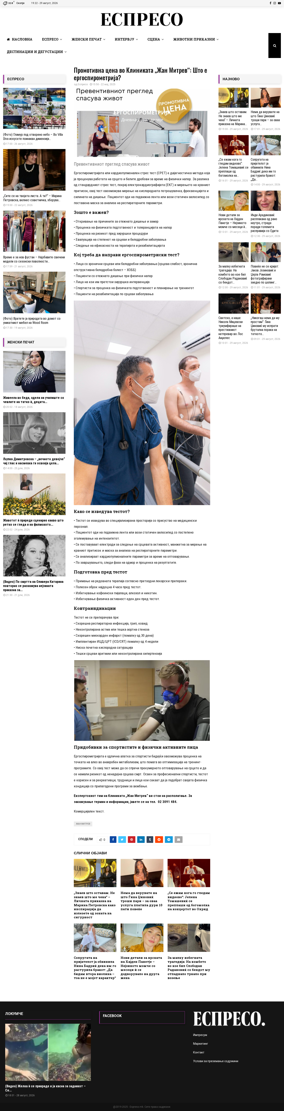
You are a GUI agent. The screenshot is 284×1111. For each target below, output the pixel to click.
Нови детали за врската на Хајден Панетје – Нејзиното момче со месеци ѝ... (233, 221)
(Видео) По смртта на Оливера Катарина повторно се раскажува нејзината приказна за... (33, 586)
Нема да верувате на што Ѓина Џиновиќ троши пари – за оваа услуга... (265, 118)
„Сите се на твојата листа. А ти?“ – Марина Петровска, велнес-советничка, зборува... (32, 198)
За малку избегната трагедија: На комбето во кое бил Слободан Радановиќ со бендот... (233, 274)
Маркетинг (200, 1043)
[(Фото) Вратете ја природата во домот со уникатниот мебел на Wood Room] (34, 292)
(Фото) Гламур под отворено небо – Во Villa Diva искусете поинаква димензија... (33, 137)
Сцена (153, 39)
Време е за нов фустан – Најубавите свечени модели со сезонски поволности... (34, 259)
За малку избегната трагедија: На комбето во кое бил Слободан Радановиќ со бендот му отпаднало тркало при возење (189, 968)
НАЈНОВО (231, 79)
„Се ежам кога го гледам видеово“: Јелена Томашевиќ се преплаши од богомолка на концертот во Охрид (189, 901)
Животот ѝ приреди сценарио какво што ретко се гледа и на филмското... (33, 522)
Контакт (198, 1052)
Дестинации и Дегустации (35, 51)
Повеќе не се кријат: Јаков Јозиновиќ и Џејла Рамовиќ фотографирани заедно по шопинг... (265, 274)
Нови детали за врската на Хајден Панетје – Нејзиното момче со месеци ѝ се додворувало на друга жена (141, 968)
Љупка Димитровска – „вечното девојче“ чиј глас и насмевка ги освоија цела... (34, 461)
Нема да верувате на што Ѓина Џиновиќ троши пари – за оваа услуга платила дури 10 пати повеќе (141, 901)
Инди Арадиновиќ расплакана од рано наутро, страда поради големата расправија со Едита (265, 223)
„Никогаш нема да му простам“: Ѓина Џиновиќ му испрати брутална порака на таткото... (265, 326)
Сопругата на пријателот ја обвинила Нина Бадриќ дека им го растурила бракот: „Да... (263, 169)
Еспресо (50, 39)
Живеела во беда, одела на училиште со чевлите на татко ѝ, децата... (33, 400)
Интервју (124, 39)
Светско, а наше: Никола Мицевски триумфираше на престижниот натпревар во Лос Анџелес (231, 328)
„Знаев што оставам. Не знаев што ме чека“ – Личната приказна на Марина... (233, 118)
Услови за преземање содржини (215, 1061)
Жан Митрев (83, 824)
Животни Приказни (194, 39)
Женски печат (87, 39)
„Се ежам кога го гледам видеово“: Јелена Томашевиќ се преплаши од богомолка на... (233, 168)
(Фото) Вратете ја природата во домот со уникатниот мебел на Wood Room (32, 321)
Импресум (200, 1035)
